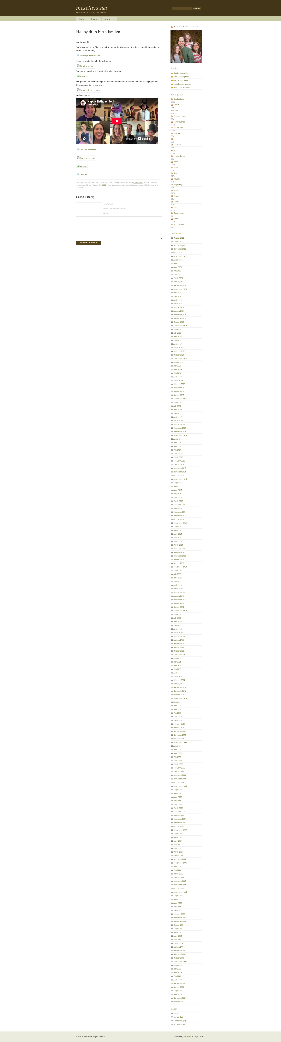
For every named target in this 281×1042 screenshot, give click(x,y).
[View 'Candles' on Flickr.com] (82, 175)
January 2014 (178, 552)
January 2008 (178, 815)
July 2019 (177, 333)
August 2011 (178, 658)
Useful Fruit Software (181, 88)
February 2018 (179, 384)
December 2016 (179, 428)
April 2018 (177, 377)
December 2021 (179, 245)
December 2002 (179, 984)
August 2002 (178, 991)
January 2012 (178, 640)
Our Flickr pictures (180, 80)
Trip (175, 207)
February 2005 (179, 914)
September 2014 (180, 523)
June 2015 (177, 490)
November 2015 (179, 472)
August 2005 (178, 896)
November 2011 (179, 647)
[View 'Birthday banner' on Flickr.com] (85, 66)
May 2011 (177, 669)
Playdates (177, 179)
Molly (175, 162)
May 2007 (177, 845)
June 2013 (177, 578)
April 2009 (177, 761)
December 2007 (179, 819)
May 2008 (177, 801)
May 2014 (177, 538)
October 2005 (178, 888)
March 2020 (178, 304)
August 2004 (178, 929)
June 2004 (177, 936)
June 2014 (177, 534)
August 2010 (178, 702)
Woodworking (178, 225)
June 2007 (177, 841)
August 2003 (178, 965)
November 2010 (179, 691)
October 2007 (178, 826)
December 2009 (179, 731)
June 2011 (177, 666)
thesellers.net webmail (182, 84)
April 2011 (177, 673)
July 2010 (177, 706)
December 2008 (179, 775)
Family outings (179, 122)
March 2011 (178, 677)
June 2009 (177, 753)
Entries (185, 27)
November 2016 (179, 432)
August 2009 (178, 746)
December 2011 (179, 644)
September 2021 (180, 256)
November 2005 (179, 885)
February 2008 (179, 812)
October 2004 (178, 925)
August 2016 (178, 439)
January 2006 (178, 878)
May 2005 (177, 907)
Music (175, 168)
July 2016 (177, 443)
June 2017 (177, 410)
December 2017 (179, 388)
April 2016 (177, 454)
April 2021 (177, 275)
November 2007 (179, 823)
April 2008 (177, 804)
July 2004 (177, 932)
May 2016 (177, 450)
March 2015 (178, 501)
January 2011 (178, 684)
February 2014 (179, 549)
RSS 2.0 (104, 185)
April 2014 (177, 541)
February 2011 (179, 680)
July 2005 (177, 899)
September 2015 (180, 479)
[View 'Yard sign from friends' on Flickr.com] (88, 56)
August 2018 (178, 362)
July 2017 (177, 406)
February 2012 (179, 636)
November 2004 (179, 921)
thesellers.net (91, 7)
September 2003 (180, 962)
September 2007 (180, 830)
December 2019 (179, 315)
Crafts (175, 110)
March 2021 (178, 278)
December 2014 (179, 512)
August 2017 (178, 402)
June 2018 (177, 370)
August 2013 (178, 571)
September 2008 (180, 786)
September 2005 (180, 892)
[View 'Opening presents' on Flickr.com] (86, 150)
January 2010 (178, 728)
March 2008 (178, 808)
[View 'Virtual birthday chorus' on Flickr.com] (88, 90)
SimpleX (196, 1037)
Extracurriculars (179, 116)
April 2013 (177, 585)
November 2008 (179, 779)
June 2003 (177, 973)
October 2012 (178, 607)
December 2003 (179, 951)
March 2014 (178, 545)
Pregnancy (177, 185)
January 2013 (178, 596)
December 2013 (179, 556)
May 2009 (177, 757)
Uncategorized (179, 213)
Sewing (176, 196)
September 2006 (180, 863)
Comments (194, 27)
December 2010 (179, 687)
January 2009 (178, 772)
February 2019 (179, 351)
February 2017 (179, 424)
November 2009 (179, 735)
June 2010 (177, 709)
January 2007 (178, 856)
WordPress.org (179, 1024)
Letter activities (179, 156)
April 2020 (177, 300)
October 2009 (178, 739)
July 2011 (177, 662)
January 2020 (178, 311)
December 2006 (179, 859)
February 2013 (179, 592)
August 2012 (178, 614)
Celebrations (137, 182)
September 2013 (180, 567)
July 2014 (177, 530)
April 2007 (177, 848)
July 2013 (177, 574)
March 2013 (178, 589)
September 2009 (180, 742)
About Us (109, 19)
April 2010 (177, 717)
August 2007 (178, 834)
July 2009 (177, 750)
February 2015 (179, 505)
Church (176, 105)
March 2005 (178, 910)
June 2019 (177, 337)
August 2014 (178, 527)
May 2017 (177, 413)
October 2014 (178, 519)
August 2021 (178, 260)
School (176, 190)
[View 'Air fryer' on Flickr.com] (82, 166)
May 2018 (177, 373)
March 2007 (178, 852)
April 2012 (177, 629)
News (175, 173)
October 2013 (178, 563)
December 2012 (179, 600)
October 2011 (178, 651)
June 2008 (177, 797)
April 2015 (177, 497)
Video (175, 219)
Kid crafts (177, 145)
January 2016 (178, 465)
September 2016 (180, 435)
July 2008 (177, 793)
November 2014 (179, 516)
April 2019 (177, 344)
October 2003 (178, 958)
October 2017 (178, 395)
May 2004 (177, 940)
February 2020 (179, 307)
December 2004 (179, 918)
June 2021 (177, 267)
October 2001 (178, 1002)
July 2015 (177, 486)
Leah (175, 150)
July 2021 (177, 264)
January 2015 (178, 508)
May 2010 (177, 713)
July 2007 (177, 837)
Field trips (177, 133)
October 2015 (178, 476)
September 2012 (180, 611)
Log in (175, 1013)
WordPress (188, 1037)
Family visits (178, 128)
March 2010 (178, 720)
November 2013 (179, 560)
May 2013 (177, 581)
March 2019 (178, 348)
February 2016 (179, 461)
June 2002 (177, 994)
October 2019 (178, 322)
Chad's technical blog (182, 73)
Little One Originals (181, 77)
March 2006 (178, 874)
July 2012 (177, 618)
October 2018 (178, 355)
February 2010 (179, 724)
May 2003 (177, 976)
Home (82, 19)
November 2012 (179, 603)
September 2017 (180, 399)
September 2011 (180, 655)
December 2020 (179, 285)
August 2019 (178, 329)
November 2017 (179, 391)
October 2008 (178, 783)
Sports (176, 202)
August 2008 (178, 790)
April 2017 (177, 417)
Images (94, 19)
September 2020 (180, 289)
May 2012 (177, 625)
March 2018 (178, 380)
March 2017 (178, 421)
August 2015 (178, 483)
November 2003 (179, 954)
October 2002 (178, 987)
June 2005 (177, 903)
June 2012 (177, 622)
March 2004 (178, 943)
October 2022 (178, 238)
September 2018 (180, 359)
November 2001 (179, 998)
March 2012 (178, 633)
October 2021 (178, 253)
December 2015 (179, 468)
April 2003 (177, 980)
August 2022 (178, 242)
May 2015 (177, 494)
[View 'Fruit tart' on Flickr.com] (82, 76)
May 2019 (177, 340)
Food (175, 139)
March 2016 (178, 457)
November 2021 (179, 249)
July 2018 (177, 366)
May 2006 (177, 870)
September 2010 (180, 698)
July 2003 (177, 969)
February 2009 (179, 768)
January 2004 (178, 947)
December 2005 (179, 881)
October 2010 (178, 695)
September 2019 (180, 326)
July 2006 (177, 867)
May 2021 (177, 271)
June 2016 (177, 446)
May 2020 (177, 296)
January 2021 (178, 282)
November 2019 (179, 318)
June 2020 (177, 293)
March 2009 (178, 764)
